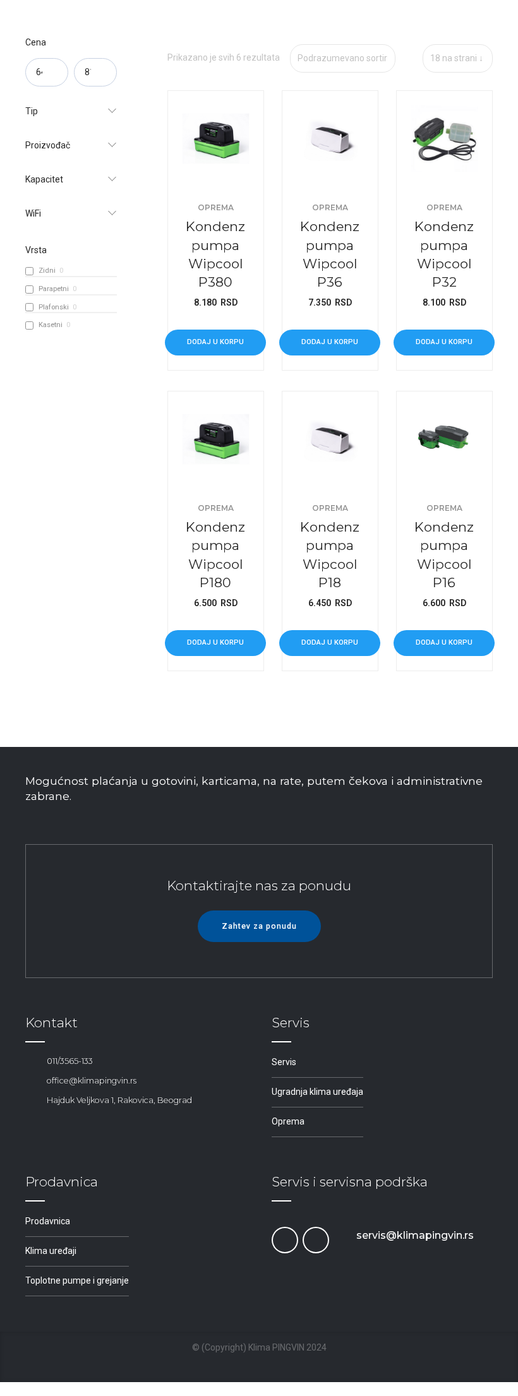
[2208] (444, 138)
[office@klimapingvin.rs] (31, 1081)
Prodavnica (47, 1221)
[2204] (330, 439)
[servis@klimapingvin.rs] (340, 1235)
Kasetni (51, 325)
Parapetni (54, 289)
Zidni (47, 270)
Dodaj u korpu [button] (215, 342)
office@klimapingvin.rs (91, 1080)
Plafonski (54, 307)
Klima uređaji (50, 1251)
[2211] (330, 138)
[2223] (215, 138)
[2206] (215, 439)
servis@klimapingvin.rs (415, 1235)
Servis (284, 1062)
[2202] (444, 439)
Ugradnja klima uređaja (317, 1092)
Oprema (216, 207)
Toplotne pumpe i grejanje (77, 1280)
